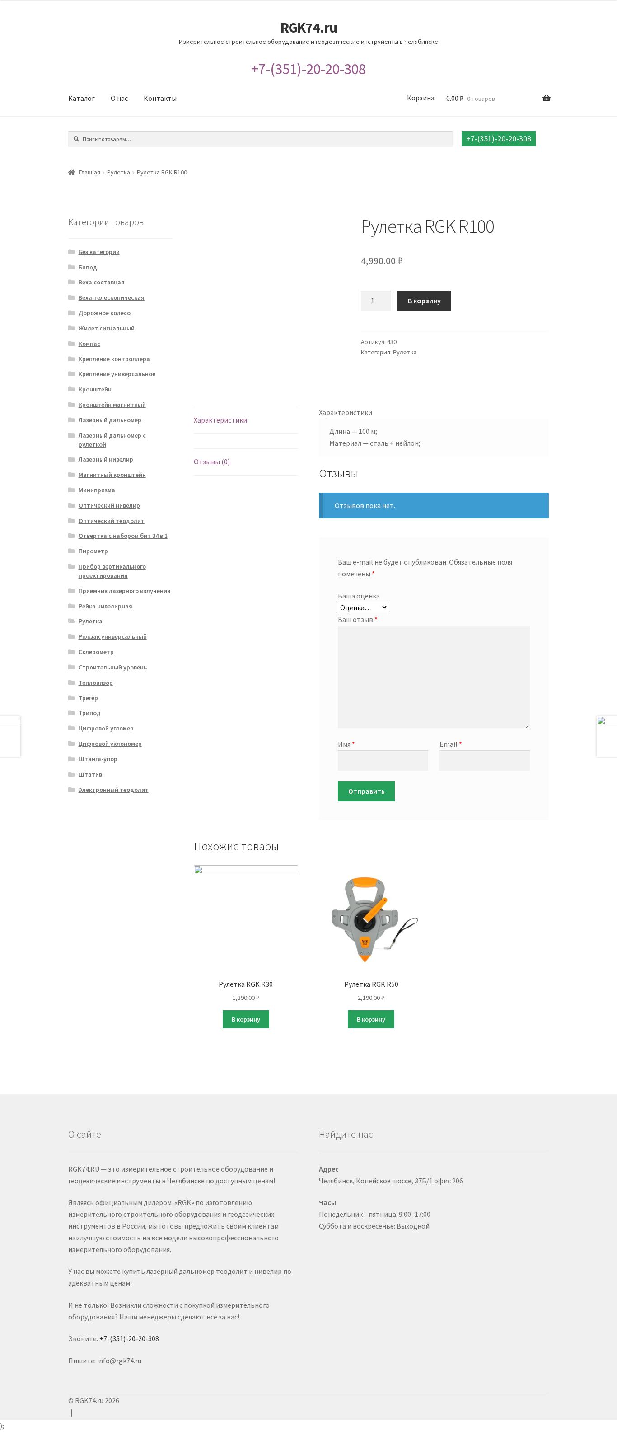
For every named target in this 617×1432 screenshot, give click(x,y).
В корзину (424, 300)
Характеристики (220, 419)
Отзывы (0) (212, 461)
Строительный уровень (113, 667)
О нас (119, 98)
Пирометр (93, 551)
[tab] (246, 420)
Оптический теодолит (112, 521)
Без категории (99, 252)
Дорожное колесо (105, 313)
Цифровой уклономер (110, 744)
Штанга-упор (98, 759)
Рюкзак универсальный (113, 636)
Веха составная (102, 282)
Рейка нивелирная (105, 606)
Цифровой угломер (106, 728)
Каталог (81, 98)
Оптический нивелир (109, 505)
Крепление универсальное (117, 374)
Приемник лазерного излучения (125, 591)
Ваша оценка (359, 595)
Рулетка (118, 172)
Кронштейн (95, 389)
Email (450, 744)
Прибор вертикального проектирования (112, 570)
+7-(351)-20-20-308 (308, 69)
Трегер (88, 698)
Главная (89, 172)
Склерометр (96, 652)
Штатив (90, 774)
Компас (89, 343)
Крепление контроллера (114, 359)
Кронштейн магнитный (112, 404)
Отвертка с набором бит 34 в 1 (123, 536)
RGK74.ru (308, 28)
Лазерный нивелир (106, 459)
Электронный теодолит (114, 790)
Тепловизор (96, 682)
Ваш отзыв (358, 619)
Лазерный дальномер (110, 420)
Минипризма (97, 490)
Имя (346, 744)
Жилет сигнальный (107, 328)
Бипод (88, 267)
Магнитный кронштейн (112, 475)
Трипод (90, 713)
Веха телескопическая (112, 297)
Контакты (160, 98)
